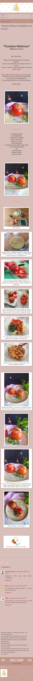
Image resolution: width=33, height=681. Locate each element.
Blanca (7, 585)
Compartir (4, 563)
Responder (8, 580)
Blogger (22, 679)
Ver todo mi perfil (13, 674)
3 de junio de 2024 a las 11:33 (17, 598)
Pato (11, 670)
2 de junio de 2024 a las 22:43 (18, 585)
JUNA (7, 598)
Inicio (16, 660)
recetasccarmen (10, 571)
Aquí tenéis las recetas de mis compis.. (16, 546)
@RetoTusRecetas (16, 75)
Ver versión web (16, 663)
